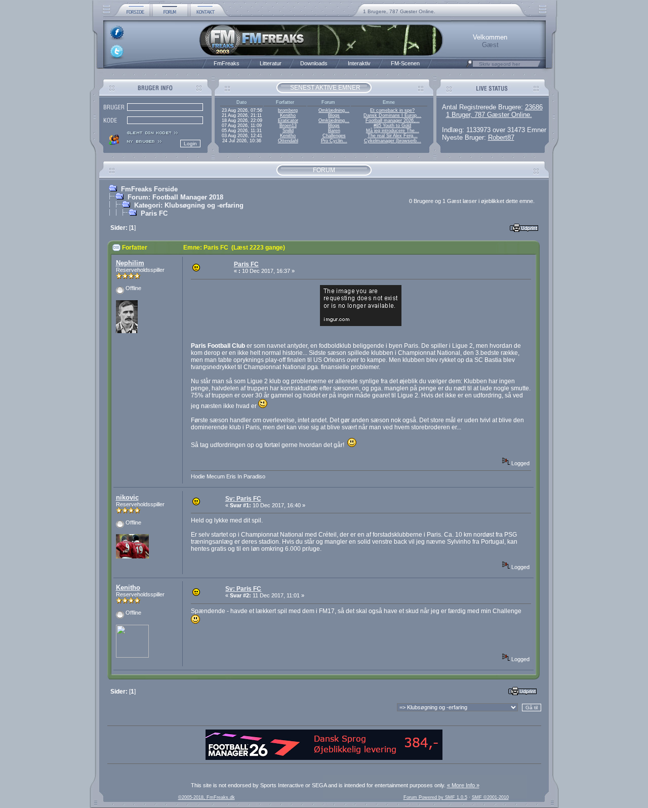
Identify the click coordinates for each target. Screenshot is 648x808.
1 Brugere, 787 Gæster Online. (399, 11)
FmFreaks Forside (149, 189)
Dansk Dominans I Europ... (392, 115)
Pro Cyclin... (334, 140)
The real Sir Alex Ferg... (393, 135)
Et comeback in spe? (392, 110)
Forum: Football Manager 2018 (175, 197)
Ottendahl (288, 140)
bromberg (288, 110)
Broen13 (288, 125)
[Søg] (469, 66)
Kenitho (288, 115)
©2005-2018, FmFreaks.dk (206, 797)
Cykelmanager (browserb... (392, 140)
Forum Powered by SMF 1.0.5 (435, 797)
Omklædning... (333, 110)
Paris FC (154, 213)
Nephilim (130, 263)
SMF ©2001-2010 (490, 797)
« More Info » (463, 785)
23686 (534, 107)
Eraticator (288, 120)
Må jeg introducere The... (392, 130)
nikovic (127, 497)
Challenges (334, 135)
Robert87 (501, 137)
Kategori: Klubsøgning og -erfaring (189, 205)
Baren (334, 130)
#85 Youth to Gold (392, 125)
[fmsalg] (324, 757)
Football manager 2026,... (393, 120)
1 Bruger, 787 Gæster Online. (489, 114)
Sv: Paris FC (243, 498)
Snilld (288, 130)
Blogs (334, 115)
